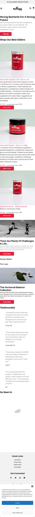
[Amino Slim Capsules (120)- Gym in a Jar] (17, 61)
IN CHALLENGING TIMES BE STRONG (17, 2)
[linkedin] (24, 478)
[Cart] (34, 8)
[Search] (30, 8)
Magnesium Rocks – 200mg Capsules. (13, 206)
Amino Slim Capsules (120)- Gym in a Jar (14, 80)
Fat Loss (4, 264)
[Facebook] (17, 478)
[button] (32, 486)
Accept (17, 503)
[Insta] (12, 478)
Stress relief (6, 259)
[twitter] (21, 478)
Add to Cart (7, 107)
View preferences (17, 513)
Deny (17, 508)
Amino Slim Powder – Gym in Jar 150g (13, 145)
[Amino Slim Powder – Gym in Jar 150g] (17, 127)
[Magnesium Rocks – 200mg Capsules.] (17, 188)
